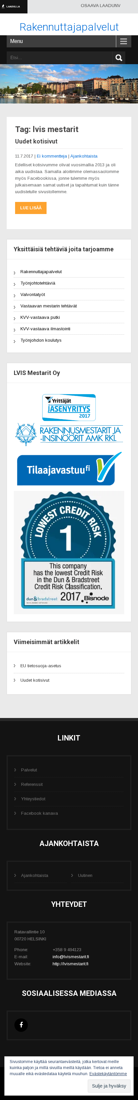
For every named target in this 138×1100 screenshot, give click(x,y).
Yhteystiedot (33, 768)
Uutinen (85, 845)
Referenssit (32, 754)
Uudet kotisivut (36, 141)
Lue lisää (31, 208)
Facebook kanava (39, 783)
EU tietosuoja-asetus (40, 635)
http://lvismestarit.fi (70, 933)
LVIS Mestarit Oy (76, 1049)
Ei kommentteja (52, 156)
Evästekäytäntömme (108, 1073)
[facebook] (21, 995)
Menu (16, 41)
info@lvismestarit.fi (71, 926)
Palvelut (29, 740)
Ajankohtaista (83, 156)
